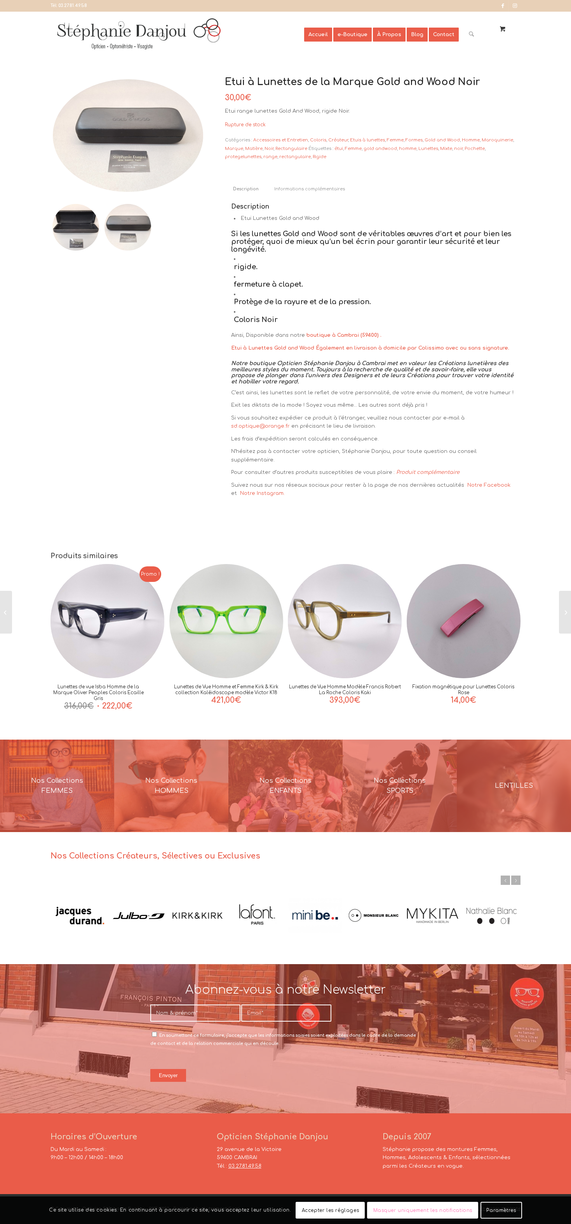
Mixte (446, 148)
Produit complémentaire (428, 472)
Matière (254, 148)
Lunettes (428, 148)
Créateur (338, 140)
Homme (471, 140)
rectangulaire (295, 156)
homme (407, 148)
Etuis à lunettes (367, 140)
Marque (234, 148)
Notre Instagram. (261, 493)
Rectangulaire (291, 148)
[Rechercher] (471, 34)
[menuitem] (318, 34)
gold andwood (380, 148)
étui (338, 148)
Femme (395, 140)
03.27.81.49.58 (72, 5)
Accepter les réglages (330, 1210)
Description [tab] (246, 189)
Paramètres (501, 1210)
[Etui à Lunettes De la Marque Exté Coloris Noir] (6, 612)
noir (458, 148)
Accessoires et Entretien (280, 140)
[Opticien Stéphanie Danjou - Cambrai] (177, 34)
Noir (269, 148)
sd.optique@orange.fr (260, 426)
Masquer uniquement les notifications (423, 1210)
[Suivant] (516, 880)
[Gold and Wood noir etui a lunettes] (127, 135)
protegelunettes (243, 156)
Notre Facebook (488, 485)
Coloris (318, 140)
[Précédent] (505, 880)
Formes (414, 140)
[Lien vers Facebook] (502, 6)
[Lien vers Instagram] (515, 6)
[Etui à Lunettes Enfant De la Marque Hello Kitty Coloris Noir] (565, 612)
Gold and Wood (442, 140)
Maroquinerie (497, 140)
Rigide (319, 156)
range (270, 156)
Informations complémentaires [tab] (309, 189)
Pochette (475, 148)
